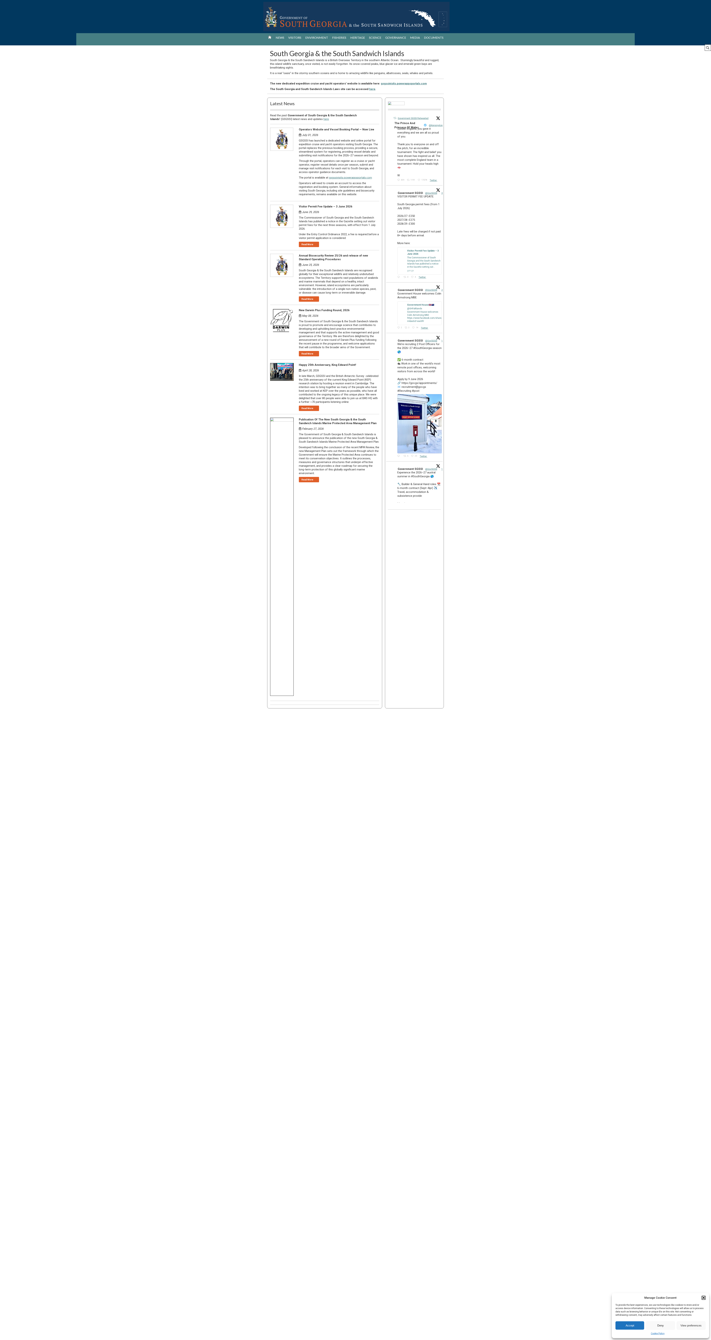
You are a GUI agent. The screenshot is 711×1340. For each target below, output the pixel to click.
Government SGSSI (410, 193)
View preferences (691, 1325)
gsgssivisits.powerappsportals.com (404, 83)
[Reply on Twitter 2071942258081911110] (399, 277)
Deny (660, 1325)
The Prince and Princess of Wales (406, 125)
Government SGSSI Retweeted (413, 118)
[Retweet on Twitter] (395, 118)
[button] (703, 1298)
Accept (630, 1325)
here (372, 89)
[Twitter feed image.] (419, 423)
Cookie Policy (658, 1333)
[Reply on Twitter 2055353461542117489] (399, 456)
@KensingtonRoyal (438, 125)
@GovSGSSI (431, 193)
